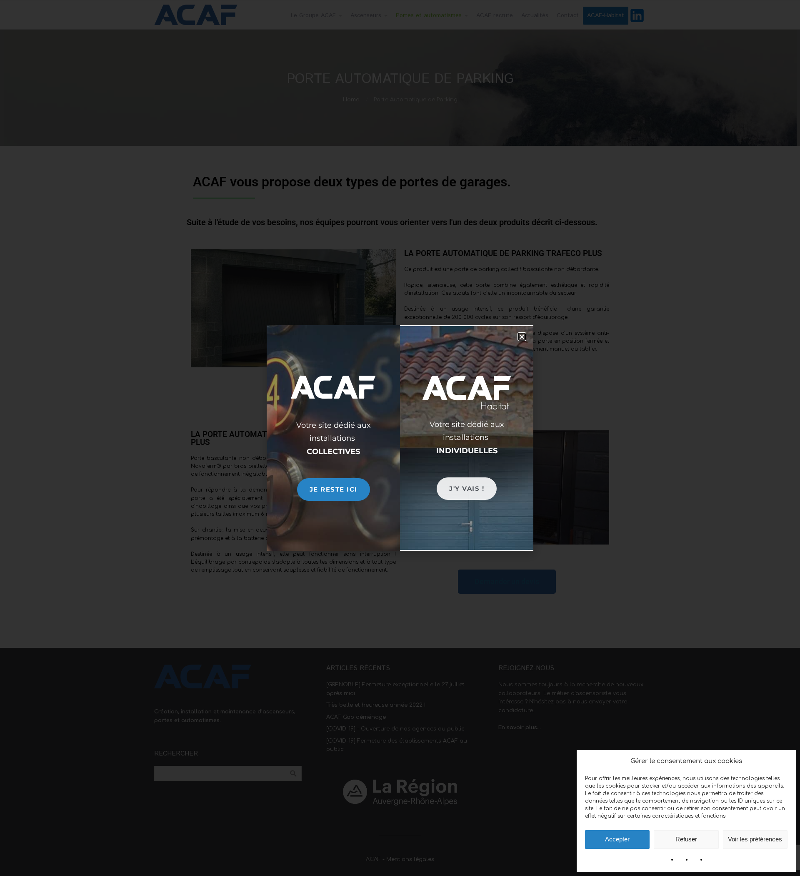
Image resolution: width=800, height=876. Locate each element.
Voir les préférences (755, 839)
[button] (522, 337)
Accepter (617, 839)
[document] (400, 438)
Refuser (686, 839)
